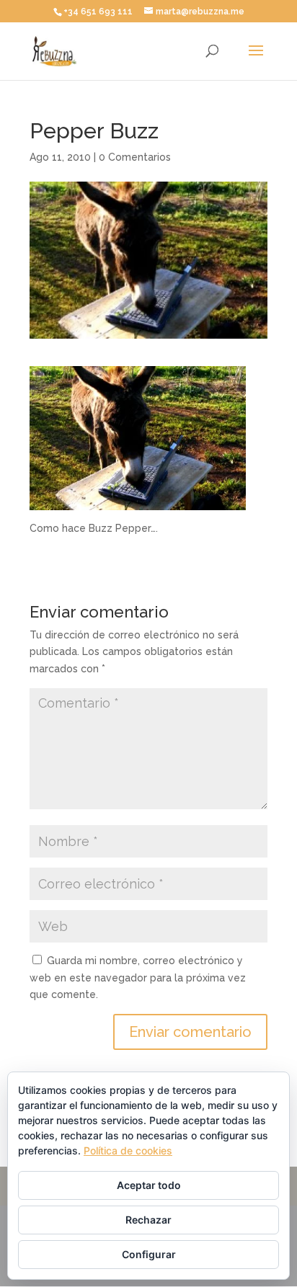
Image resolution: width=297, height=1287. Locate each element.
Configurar (149, 1254)
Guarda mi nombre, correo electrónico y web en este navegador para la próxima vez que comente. (138, 978)
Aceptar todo (149, 1185)
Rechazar (148, 1219)
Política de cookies (128, 1150)
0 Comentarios (135, 157)
